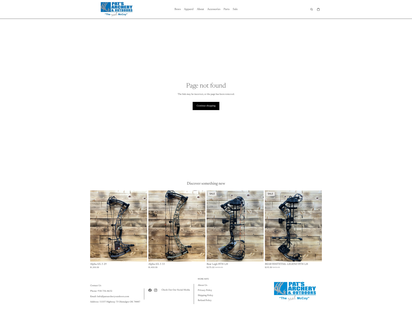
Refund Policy (205, 300)
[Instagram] (156, 290)
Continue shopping (206, 106)
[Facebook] (150, 290)
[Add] (259, 256)
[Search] (311, 9)
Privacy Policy (205, 290)
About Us (202, 285)
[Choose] (142, 256)
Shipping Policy (205, 295)
